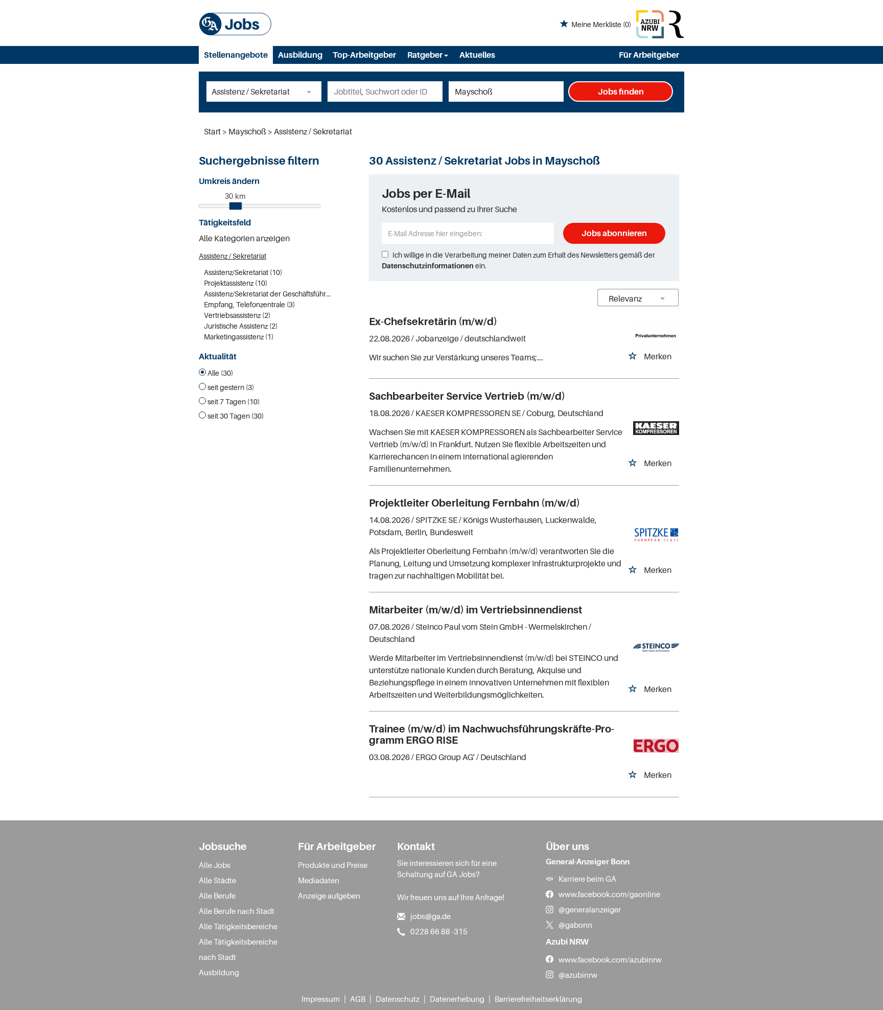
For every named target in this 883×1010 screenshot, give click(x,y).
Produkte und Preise (332, 864)
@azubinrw (578, 974)
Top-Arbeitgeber (364, 55)
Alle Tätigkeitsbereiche (238, 926)
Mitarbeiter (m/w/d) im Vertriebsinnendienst (475, 610)
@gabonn (575, 924)
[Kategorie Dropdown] (311, 91)
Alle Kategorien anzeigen (244, 238)
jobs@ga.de (430, 916)
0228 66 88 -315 (439, 931)
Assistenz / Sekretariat (232, 255)
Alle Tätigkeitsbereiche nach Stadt (238, 949)
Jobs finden (621, 91)
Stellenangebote (236, 55)
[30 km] (235, 206)
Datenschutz (398, 998)
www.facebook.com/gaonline (609, 894)
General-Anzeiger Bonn (588, 861)
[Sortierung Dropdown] (663, 298)
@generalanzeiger (590, 909)
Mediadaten (318, 880)
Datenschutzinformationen (428, 265)
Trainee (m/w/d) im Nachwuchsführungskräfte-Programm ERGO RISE (491, 734)
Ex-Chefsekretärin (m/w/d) (433, 321)
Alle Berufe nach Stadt (236, 910)
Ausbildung (300, 55)
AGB (357, 998)
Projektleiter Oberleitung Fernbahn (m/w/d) (474, 503)
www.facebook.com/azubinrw (610, 959)
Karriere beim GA (587, 878)
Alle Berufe (217, 895)
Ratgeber (425, 55)
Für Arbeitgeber (649, 55)
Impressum (320, 998)
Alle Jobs (214, 864)
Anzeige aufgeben (329, 895)
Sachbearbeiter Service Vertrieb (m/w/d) (467, 396)
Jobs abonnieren (614, 233)
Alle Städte (217, 880)
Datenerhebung (457, 998)
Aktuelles (477, 55)
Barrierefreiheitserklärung (538, 998)
